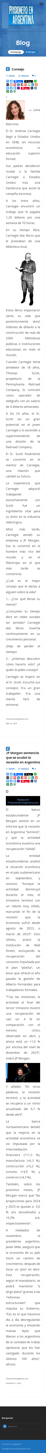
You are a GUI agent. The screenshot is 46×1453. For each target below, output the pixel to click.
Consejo (18, 69)
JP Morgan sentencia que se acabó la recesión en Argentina (23, 757)
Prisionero (25, 76)
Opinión (12, 76)
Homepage (16, 52)
